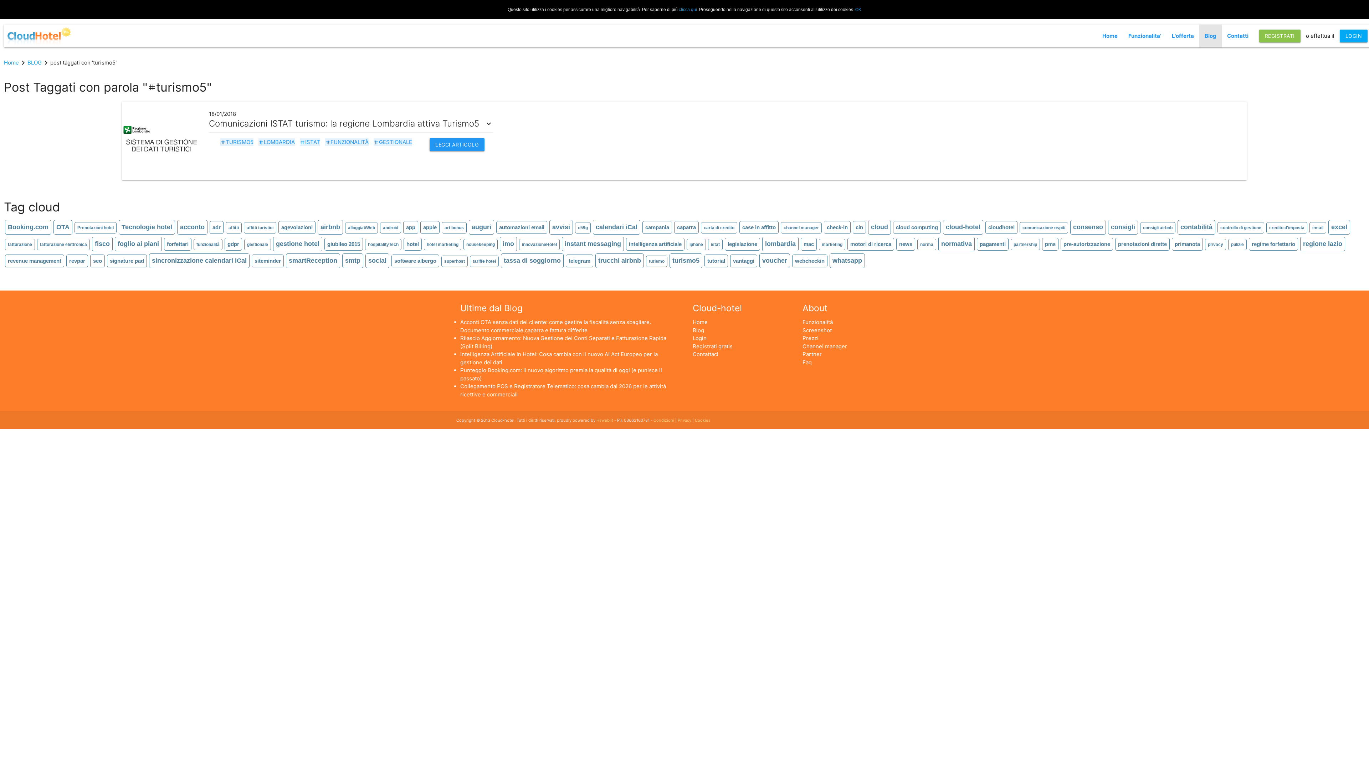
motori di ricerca (870, 244)
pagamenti (993, 244)
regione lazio (1322, 243)
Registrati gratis (713, 346)
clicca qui (688, 9)
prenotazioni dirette (1142, 244)
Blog (1210, 35)
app (410, 227)
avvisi (561, 227)
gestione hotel (297, 243)
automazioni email (521, 227)
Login (700, 338)
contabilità (1196, 227)
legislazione (742, 244)
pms (1050, 244)
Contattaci (705, 354)
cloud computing (917, 227)
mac (809, 244)
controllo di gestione (1240, 227)
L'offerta (1183, 35)
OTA (63, 227)
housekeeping (480, 244)
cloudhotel (1001, 227)
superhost (454, 261)
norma (926, 244)
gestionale (393, 142)
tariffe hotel (484, 261)
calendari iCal (616, 227)
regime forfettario (1273, 244)
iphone (696, 244)
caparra (686, 227)
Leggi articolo (457, 145)
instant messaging (593, 243)
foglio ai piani (138, 243)
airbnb (330, 227)
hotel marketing (442, 244)
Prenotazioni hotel (95, 227)
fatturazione (20, 244)
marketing (832, 244)
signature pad (127, 261)
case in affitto (759, 227)
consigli (1123, 227)
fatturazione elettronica (63, 244)
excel (1339, 227)
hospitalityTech (383, 244)
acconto (192, 227)
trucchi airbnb (619, 260)
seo (97, 261)
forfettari (178, 244)
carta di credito (719, 227)
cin (859, 227)
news (905, 244)
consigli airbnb (1158, 227)
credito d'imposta (1286, 227)
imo (508, 243)
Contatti (1237, 35)
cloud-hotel (963, 227)
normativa (956, 243)
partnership (1025, 244)
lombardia (276, 142)
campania (657, 227)
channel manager (801, 227)
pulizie (1237, 244)
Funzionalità (818, 322)
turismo (657, 261)
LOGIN (1353, 36)
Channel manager (825, 346)
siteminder (268, 261)
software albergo (415, 261)
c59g (583, 227)
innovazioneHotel (539, 244)
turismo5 (236, 142)
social (377, 260)
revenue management (34, 261)
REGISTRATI (1280, 36)
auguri (481, 227)
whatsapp (847, 260)
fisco (102, 243)
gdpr (233, 244)
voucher (774, 260)
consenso (1088, 227)
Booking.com (28, 227)
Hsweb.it (604, 420)
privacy (1215, 244)
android (390, 227)
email (1317, 227)
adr (216, 227)
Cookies (703, 420)
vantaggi (743, 261)
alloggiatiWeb (361, 227)
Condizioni (663, 420)
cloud (879, 227)
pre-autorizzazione (1086, 244)
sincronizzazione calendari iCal (199, 260)
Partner (812, 354)
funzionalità (347, 142)
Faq (807, 362)
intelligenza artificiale (655, 244)
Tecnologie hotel (147, 227)
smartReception (313, 260)
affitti (234, 227)
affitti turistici (260, 227)
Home (1110, 35)
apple (430, 227)
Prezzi (811, 338)
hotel (412, 244)
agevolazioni (297, 227)
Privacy (684, 420)
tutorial (716, 261)
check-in (837, 227)
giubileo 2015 (343, 244)
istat (310, 142)
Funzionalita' (1144, 35)
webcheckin (810, 261)
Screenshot (817, 330)
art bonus (454, 227)
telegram (579, 261)
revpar (77, 261)
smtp (352, 260)
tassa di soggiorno (532, 260)
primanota (1187, 244)
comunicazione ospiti (1043, 227)
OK (858, 9)
